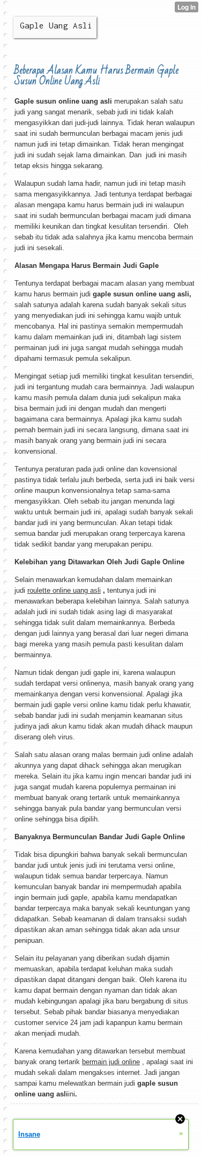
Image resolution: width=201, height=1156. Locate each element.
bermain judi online (111, 1062)
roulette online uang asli (64, 590)
